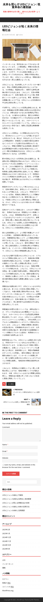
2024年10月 (6, 545)
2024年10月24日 (9, 35)
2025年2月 (6, 529)
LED (3, 560)
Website (5, 458)
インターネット (8, 564)
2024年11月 (6, 541)
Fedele (20, 35)
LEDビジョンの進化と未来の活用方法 (15, 506)
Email (4, 451)
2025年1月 (6, 533)
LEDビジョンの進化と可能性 (12, 495)
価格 (4, 568)
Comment (6, 427)
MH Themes (35, 600)
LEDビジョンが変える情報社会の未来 (15, 503)
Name (4, 444)
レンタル (11, 384)
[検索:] (21, 482)
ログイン (5, 579)
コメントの (8, 587)
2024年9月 (6, 549)
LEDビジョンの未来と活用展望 (13, 510)
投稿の (6, 583)
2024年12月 (6, 537)
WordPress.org (7, 590)
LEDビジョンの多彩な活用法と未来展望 (16, 499)
